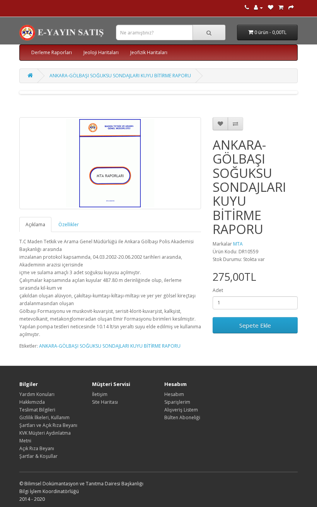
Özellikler (68, 224)
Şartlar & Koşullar (38, 456)
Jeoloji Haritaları (101, 52)
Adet (218, 290)
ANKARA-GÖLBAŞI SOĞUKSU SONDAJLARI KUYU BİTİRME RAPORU (120, 75)
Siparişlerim (177, 402)
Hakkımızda (32, 402)
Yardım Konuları (37, 394)
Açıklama (35, 224)
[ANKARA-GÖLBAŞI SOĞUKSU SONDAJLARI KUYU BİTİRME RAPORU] (110, 163)
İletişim (99, 394)
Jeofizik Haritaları (148, 52)
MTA (238, 244)
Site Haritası (105, 402)
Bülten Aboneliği (182, 417)
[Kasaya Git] (291, 7)
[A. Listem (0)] (270, 7)
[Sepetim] (280, 7)
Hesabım (174, 394)
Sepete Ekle (255, 325)
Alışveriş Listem (181, 409)
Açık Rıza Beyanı (36, 448)
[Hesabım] (258, 7)
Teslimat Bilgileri (37, 409)
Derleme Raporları (51, 52)
